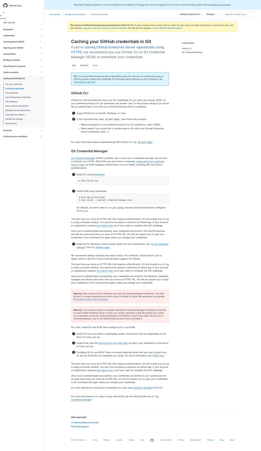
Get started (9, 22)
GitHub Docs (15, 5)
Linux (95, 65)
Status (131, 440)
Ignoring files (11, 123)
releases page (102, 247)
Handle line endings (14, 119)
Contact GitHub (166, 440)
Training (210, 440)
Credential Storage (142, 387)
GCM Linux (158, 355)
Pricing (181, 440)
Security (119, 440)
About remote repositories (16, 106)
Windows (84, 65)
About (232, 440)
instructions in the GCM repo (113, 343)
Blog (221, 440)
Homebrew (98, 174)
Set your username (13, 84)
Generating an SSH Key (84, 82)
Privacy (107, 440)
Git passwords (11, 93)
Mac (74, 65)
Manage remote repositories (17, 110)
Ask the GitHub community (86, 422)
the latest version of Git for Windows (92, 299)
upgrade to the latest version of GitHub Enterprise (105, 28)
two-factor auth (105, 225)
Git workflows (11, 101)
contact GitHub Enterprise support (167, 28)
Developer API (195, 440)
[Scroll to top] (255, 445)
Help (142, 440)
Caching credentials (14, 88)
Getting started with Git (76, 14)
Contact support (81, 426)
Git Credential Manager (83, 158)
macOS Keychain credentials (18, 97)
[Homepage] (152, 440)
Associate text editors (15, 114)
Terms (95, 440)
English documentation (220, 5)
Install (80, 113)
